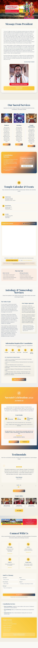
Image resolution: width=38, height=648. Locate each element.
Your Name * (5, 577)
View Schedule (28, 567)
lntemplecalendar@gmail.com (27, 260)
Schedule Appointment (27, 165)
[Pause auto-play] (20, 485)
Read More (7, 144)
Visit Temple (19, 510)
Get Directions (9, 553)
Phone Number (5, 581)
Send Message (19, 594)
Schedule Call (28, 552)
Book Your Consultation (19, 379)
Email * (20, 577)
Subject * (21, 581)
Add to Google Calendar (12, 260)
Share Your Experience (19, 490)
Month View (27, 223)
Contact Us (25, 441)
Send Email (10, 567)
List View (33, 223)
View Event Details (13, 441)
